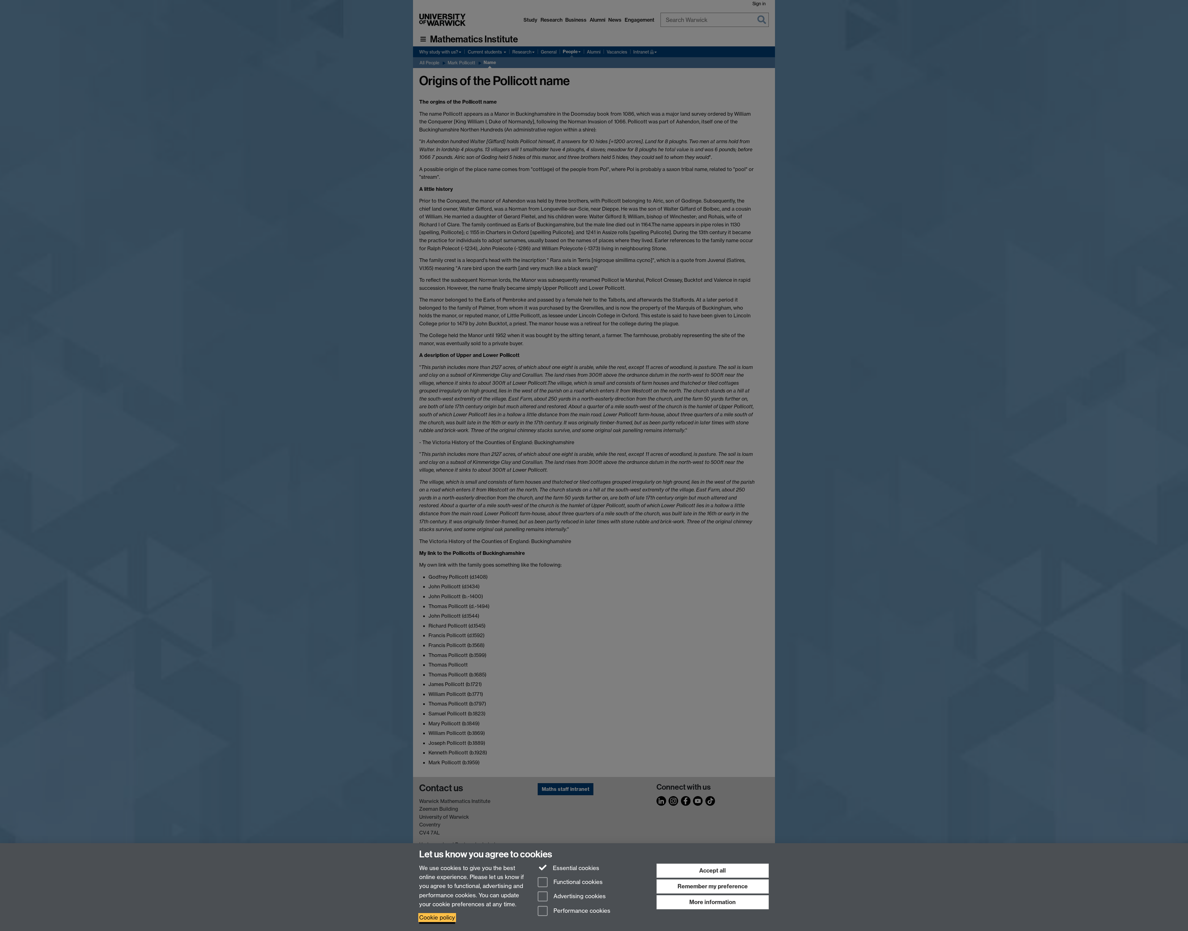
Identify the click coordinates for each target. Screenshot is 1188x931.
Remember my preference (713, 886)
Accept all (712, 870)
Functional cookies (577, 882)
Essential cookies (575, 868)
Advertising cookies (579, 896)
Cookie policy (437, 917)
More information (712, 902)
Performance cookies (581, 911)
